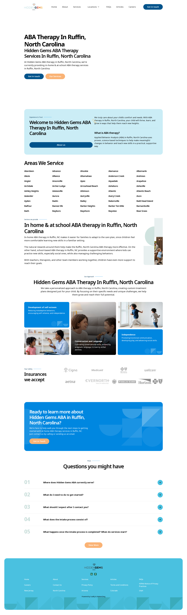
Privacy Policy (87, 585)
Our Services (55, 76)
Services (77, 7)
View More (94, 545)
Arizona (85, 590)
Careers (132, 7)
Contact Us (57, 585)
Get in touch (153, 7)
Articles (119, 7)
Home (54, 7)
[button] (93, 7)
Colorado (114, 590)
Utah (141, 590)
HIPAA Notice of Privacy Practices (148, 584)
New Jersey (28, 590)
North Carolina (59, 590)
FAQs (108, 7)
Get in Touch (39, 441)
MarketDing (101, 596)
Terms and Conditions (119, 585)
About (65, 7)
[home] (33, 6)
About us (61, 145)
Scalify (92, 596)
